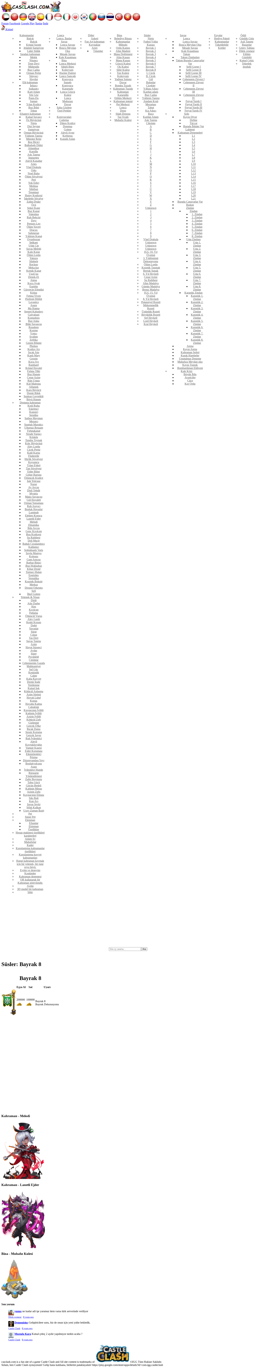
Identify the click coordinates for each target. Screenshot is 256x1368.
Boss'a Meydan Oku (67, 49)
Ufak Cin (34, 245)
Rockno (33, 264)
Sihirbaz (33, 189)
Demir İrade (33, 681)
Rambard (34, 364)
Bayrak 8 (151, 69)
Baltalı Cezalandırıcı (33, 543)
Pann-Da (33, 98)
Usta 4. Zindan (197, 263)
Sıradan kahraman (30, 54)
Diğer (91, 35)
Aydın (33, 650)
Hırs (33, 606)
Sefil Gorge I (193, 66)
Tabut (151, 107)
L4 (193, 145)
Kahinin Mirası (33, 788)
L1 (193, 135)
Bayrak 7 (151, 66)
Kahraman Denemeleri (190, 132)
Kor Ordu (190, 383)
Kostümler (30, 873)
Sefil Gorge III (193, 72)
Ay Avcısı (33, 487)
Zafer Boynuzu (33, 779)
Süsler (147, 35)
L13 (193, 173)
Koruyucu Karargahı (67, 87)
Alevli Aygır (67, 132)
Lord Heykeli (150, 320)
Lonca (60, 35)
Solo (186, 113)
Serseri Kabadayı (33, 311)
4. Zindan (197, 223)
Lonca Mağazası (67, 100)
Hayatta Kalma (33, 703)
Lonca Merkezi (67, 63)
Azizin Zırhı (33, 791)
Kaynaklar (94, 44)
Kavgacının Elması (33, 794)
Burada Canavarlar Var (190, 201)
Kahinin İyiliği (34, 713)
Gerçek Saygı (33, 735)
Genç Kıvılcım (34, 531)
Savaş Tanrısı (33, 641)
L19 (193, 192)
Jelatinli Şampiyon (34, 47)
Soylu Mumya (33, 553)
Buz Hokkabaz (33, 565)
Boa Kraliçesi (33, 534)
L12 (193, 170)
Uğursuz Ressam (33, 427)
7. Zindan (197, 233)
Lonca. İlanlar (64, 38)
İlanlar (38, 23)
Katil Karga (33, 452)
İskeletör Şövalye (33, 198)
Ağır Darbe (33, 603)
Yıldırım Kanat (33, 236)
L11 (193, 167)
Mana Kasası (123, 60)
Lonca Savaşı (67, 44)
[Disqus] (128, 1063)
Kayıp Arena (190, 349)
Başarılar (247, 44)
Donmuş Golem (67, 128)
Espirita (33, 286)
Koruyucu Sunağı (67, 81)
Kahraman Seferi (190, 352)
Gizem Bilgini (33, 342)
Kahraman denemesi (30, 876)
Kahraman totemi (123, 101)
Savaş (64, 41)
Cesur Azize (33, 377)
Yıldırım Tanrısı (33, 135)
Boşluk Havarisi (33, 509)
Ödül (243, 35)
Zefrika (34, 339)
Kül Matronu (33, 383)
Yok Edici (33, 182)
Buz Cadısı (34, 69)
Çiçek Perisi (33, 449)
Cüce (190, 380)
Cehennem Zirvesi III (193, 90)
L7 (193, 154)
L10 (193, 164)
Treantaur (33, 192)
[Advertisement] (128, 921)
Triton (33, 110)
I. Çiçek (150, 72)
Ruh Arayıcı (33, 506)
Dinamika (33, 524)
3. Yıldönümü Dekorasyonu (150, 260)
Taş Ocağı (123, 116)
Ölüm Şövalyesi (33, 176)
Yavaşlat (33, 628)
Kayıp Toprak (190, 364)
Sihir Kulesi (123, 69)
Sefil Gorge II (193, 69)
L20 (193, 195)
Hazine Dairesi (67, 72)
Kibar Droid (33, 568)
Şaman (33, 101)
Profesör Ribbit (33, 298)
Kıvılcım (33, 609)
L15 (193, 179)
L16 (193, 182)
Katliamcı (33, 546)
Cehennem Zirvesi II (193, 84)
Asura (33, 305)
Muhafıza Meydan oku (190, 361)
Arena (190, 346)
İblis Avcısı (34, 528)
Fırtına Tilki (33, 371)
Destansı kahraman (30, 402)
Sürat (34, 631)
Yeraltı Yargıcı (33, 433)
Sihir (30, 892)
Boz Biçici (34, 142)
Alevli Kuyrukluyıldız (33, 743)
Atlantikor (33, 148)
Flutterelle (33, 455)
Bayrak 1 (151, 47)
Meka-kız (33, 267)
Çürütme (33, 659)
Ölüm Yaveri (34, 226)
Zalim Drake (34, 201)
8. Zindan (197, 236)
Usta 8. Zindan (197, 288)
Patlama (33, 612)
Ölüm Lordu (34, 255)
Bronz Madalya (150, 289)
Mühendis (33, 66)
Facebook (14, 23)
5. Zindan (197, 226)
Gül (151, 79)
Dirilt (34, 600)
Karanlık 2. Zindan (197, 304)
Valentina (34, 214)
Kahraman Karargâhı (123, 93)
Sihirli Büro (67, 66)
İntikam (33, 242)
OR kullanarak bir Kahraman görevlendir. (30, 881)
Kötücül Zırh (33, 719)
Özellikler (33, 829)
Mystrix (33, 493)
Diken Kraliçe (67, 123)
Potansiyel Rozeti (150, 302)
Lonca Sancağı (67, 76)
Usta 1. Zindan (197, 244)
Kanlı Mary (33, 355)
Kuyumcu (33, 462)
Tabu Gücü (34, 782)
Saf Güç (33, 669)
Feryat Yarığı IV (193, 110)
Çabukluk (33, 707)
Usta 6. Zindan (197, 275)
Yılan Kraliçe (33, 104)
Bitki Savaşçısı (34, 324)
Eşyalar (218, 35)
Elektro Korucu (33, 515)
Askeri (94, 38)
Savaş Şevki (33, 804)
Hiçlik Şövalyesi (34, 459)
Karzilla (33, 151)
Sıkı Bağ (33, 798)
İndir (45, 23)
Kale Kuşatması (67, 57)
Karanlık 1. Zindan (197, 297)
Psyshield (33, 656)
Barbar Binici (33, 562)
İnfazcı (33, 85)
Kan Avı (33, 801)
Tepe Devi (33, 63)
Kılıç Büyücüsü (33, 443)
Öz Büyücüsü (33, 120)
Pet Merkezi (123, 104)
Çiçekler (150, 85)
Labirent (190, 129)
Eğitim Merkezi (122, 98)
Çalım (33, 675)
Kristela (33, 437)
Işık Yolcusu (33, 481)
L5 (193, 148)
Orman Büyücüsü (33, 132)
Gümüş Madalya (151, 286)
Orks (33, 170)
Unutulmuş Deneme (190, 358)
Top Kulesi (123, 72)
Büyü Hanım (33, 399)
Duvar (67, 104)
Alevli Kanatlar (33, 160)
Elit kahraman (30, 82)
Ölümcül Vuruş (33, 616)
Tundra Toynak (33, 440)
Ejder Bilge (33, 471)
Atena (33, 280)
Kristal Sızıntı (33, 44)
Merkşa (34, 584)
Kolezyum (67, 69)
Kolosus (33, 556)
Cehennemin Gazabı (33, 663)
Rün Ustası (34, 380)
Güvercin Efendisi (34, 289)
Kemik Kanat (33, 270)
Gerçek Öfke (33, 725)
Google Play (28, 23)
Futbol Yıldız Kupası (150, 43)
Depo (123, 110)
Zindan (190, 207)
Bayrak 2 (151, 51)
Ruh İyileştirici (34, 738)
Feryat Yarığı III (193, 107)
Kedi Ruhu (34, 405)
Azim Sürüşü (33, 694)
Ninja (34, 123)
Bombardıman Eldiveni (190, 368)
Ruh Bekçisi (33, 217)
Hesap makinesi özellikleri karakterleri (30, 834)
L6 (193, 151)
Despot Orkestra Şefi (34, 589)
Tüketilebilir (221, 44)
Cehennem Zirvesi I (193, 79)
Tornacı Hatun (34, 572)
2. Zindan (197, 217)
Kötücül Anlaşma (33, 691)
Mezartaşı (150, 104)
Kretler (222, 47)
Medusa (33, 185)
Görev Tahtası (246, 47)
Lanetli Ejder (33, 518)
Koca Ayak (34, 283)
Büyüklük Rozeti (150, 314)
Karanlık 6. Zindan (197, 329)
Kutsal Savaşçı (34, 116)
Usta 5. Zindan (197, 269)
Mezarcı (33, 421)
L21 (193, 198)
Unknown (150, 207)
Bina (64, 60)
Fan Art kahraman (94, 41)
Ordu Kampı (123, 47)
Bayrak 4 (151, 57)
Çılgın (33, 634)
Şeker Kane (33, 207)
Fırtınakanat (33, 430)
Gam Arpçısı (34, 559)
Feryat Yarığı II (193, 104)
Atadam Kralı (150, 101)
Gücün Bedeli (33, 785)
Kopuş (33, 700)
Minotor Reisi (33, 138)
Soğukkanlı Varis (33, 550)
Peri (34, 179)
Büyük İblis (190, 374)
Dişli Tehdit (33, 490)
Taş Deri (33, 637)
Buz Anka (33, 320)
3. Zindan (197, 220)
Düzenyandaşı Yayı (33, 760)
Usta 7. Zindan (197, 282)
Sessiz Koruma (33, 732)
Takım (186, 54)
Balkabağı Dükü (34, 145)
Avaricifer (190, 377)
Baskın (190, 204)
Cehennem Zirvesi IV (193, 96)
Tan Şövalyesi (33, 468)
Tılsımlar (98, 51)
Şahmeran (33, 233)
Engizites (34, 575)
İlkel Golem (33, 594)
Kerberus (68, 135)
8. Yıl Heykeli (150, 298)
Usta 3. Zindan (197, 257)
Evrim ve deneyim (30, 870)
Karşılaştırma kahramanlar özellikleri (30, 850)
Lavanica (34, 302)
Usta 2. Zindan (197, 250)
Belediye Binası (123, 38)
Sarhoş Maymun (34, 418)
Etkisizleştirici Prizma (33, 756)
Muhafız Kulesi (122, 120)
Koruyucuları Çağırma (64, 118)
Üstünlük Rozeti (151, 311)
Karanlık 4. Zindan (197, 316)
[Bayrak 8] (9, 1014)
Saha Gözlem (64, 107)
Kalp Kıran (34, 251)
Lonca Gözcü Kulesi (67, 93)
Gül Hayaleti (34, 499)
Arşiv (95, 47)
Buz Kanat (34, 211)
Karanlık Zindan (193, 292)
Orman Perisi (33, 72)
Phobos (34, 346)
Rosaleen (34, 327)
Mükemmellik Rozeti (150, 307)
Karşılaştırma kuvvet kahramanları (30, 856)
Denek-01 (33, 277)
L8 (193, 157)
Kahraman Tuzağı (123, 88)
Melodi (34, 521)
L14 (193, 176)
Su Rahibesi (33, 537)
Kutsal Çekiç (247, 60)
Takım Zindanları (190, 57)
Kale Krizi (186, 371)
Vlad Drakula (33, 167)
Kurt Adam (34, 91)
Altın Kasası (123, 57)
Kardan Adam (150, 116)
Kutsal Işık (34, 688)
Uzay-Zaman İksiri (33, 810)
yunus (18, 1311)
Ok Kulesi (123, 66)
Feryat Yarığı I (193, 101)
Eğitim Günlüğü (247, 56)
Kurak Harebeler (190, 355)
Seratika (33, 415)
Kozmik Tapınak (151, 267)
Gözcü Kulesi (123, 63)
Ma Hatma (34, 308)
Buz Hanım (33, 374)
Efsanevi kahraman (30, 113)
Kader (30, 845)
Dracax (34, 229)
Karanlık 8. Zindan (197, 341)
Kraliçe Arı (34, 349)
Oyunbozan (33, 239)
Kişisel (9, 29)
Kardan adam (150, 91)
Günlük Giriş (246, 38)
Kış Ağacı (150, 110)
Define (193, 120)
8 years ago (28, 1317)
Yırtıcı (33, 333)
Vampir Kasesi (34, 747)
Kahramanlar (27, 35)
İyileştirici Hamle (33, 769)
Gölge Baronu (33, 474)
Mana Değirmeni (123, 54)
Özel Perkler (64, 110)
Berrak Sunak (150, 270)
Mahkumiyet (34, 666)
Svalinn (33, 336)
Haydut (34, 79)
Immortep (33, 157)
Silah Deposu (123, 113)
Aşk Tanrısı (33, 154)
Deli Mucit (34, 540)
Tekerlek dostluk (246, 65)
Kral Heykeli (151, 324)
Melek (33, 57)
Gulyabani (33, 314)
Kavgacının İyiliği (34, 710)
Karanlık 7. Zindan (197, 335)
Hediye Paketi (222, 38)
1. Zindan (197, 214)
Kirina (33, 292)
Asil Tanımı (246, 41)
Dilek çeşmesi (246, 51)
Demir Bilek (33, 393)
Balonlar (151, 82)
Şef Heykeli (150, 317)
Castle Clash (14, 1328)
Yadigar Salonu (123, 79)
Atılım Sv (30, 838)
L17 (193, 185)
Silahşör (33, 261)
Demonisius (21, 1322)
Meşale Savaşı (67, 54)
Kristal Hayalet (33, 368)
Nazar (33, 484)
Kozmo (34, 330)
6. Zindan (197, 229)
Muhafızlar (30, 842)
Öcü (33, 204)
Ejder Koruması (33, 750)
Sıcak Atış (33, 352)
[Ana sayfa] (31, 10)
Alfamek (33, 386)
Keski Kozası (33, 622)
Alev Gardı (34, 619)
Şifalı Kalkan (33, 807)
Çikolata (150, 123)
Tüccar (193, 123)
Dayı (33, 220)
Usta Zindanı (193, 239)
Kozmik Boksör (33, 581)
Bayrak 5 (151, 60)
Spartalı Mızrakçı (33, 424)
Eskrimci (33, 408)
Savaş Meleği (33, 248)
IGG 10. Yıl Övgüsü (150, 253)
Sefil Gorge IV (193, 76)
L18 (193, 189)
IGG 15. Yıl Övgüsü (150, 294)
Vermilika (33, 578)
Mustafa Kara (22, 1333)
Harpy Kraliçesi (33, 195)
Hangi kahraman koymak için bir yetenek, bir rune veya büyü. (30, 864)
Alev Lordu (33, 446)
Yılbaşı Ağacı (150, 88)
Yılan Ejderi (33, 465)
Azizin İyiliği (33, 716)
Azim (34, 644)
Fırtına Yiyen (33, 295)
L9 (193, 160)
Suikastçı (34, 88)
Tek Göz (33, 94)
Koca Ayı (33, 361)
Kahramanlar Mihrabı (123, 43)
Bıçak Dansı (33, 729)
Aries (34, 164)
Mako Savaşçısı (33, 496)
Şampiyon (33, 129)
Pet (30, 813)
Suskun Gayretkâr (34, 396)
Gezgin (34, 358)
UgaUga (33, 273)
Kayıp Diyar (190, 116)
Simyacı (33, 76)
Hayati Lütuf (34, 697)
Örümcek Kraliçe (33, 477)
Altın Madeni (123, 51)
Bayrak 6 (151, 63)
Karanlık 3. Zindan (197, 310)
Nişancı (33, 60)
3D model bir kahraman (30, 889)
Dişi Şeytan (33, 126)
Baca (151, 113)
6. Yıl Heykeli (150, 273)
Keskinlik (33, 672)
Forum (5, 23)
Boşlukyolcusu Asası (33, 765)
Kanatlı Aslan (67, 138)
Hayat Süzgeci (34, 647)
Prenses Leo (33, 223)
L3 (193, 142)
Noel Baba (34, 173)
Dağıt (34, 625)
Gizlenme (33, 722)
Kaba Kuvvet (33, 678)
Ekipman (30, 820)
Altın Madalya (151, 283)
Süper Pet (30, 816)
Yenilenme (34, 685)
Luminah (34, 512)
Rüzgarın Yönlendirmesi (34, 774)
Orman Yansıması (33, 503)
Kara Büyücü (33, 390)
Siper (34, 653)
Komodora (34, 317)
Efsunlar (33, 823)
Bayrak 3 (151, 54)
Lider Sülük (33, 51)
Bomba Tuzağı (123, 85)
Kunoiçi (33, 411)
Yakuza (34, 258)
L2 (193, 138)
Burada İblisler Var (193, 126)
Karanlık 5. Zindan (197, 322)
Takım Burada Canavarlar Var (190, 62)
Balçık (30, 38)
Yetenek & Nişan (30, 597)
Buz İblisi (33, 107)
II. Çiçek (151, 76)
